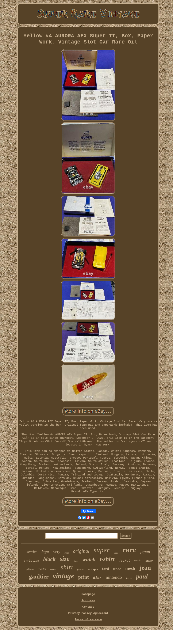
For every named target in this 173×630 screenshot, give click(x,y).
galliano (30, 569)
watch (89, 559)
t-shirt (107, 559)
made (117, 569)
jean (145, 567)
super (101, 550)
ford (105, 569)
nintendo (114, 577)
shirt (67, 567)
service (32, 552)
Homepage (88, 594)
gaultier (39, 576)
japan (145, 551)
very (56, 551)
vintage (63, 576)
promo (80, 569)
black (49, 559)
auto (137, 560)
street (53, 569)
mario (149, 560)
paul (142, 576)
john (76, 561)
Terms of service (88, 619)
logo (45, 551)
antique (93, 569)
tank (129, 578)
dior (97, 578)
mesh (130, 568)
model (42, 569)
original (81, 551)
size (65, 558)
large (116, 553)
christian (31, 560)
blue (67, 552)
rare (129, 550)
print (83, 577)
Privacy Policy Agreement (88, 613)
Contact (88, 606)
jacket (124, 560)
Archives (88, 600)
